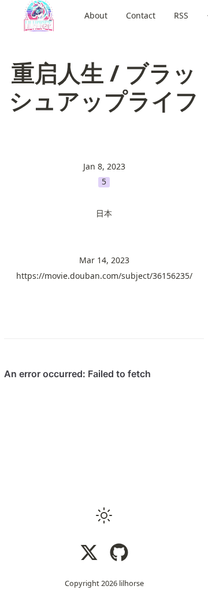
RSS (181, 15)
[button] (104, 515)
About (95, 15)
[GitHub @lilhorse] (119, 552)
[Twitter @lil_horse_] (89, 552)
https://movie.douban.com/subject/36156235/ (104, 275)
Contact (140, 15)
